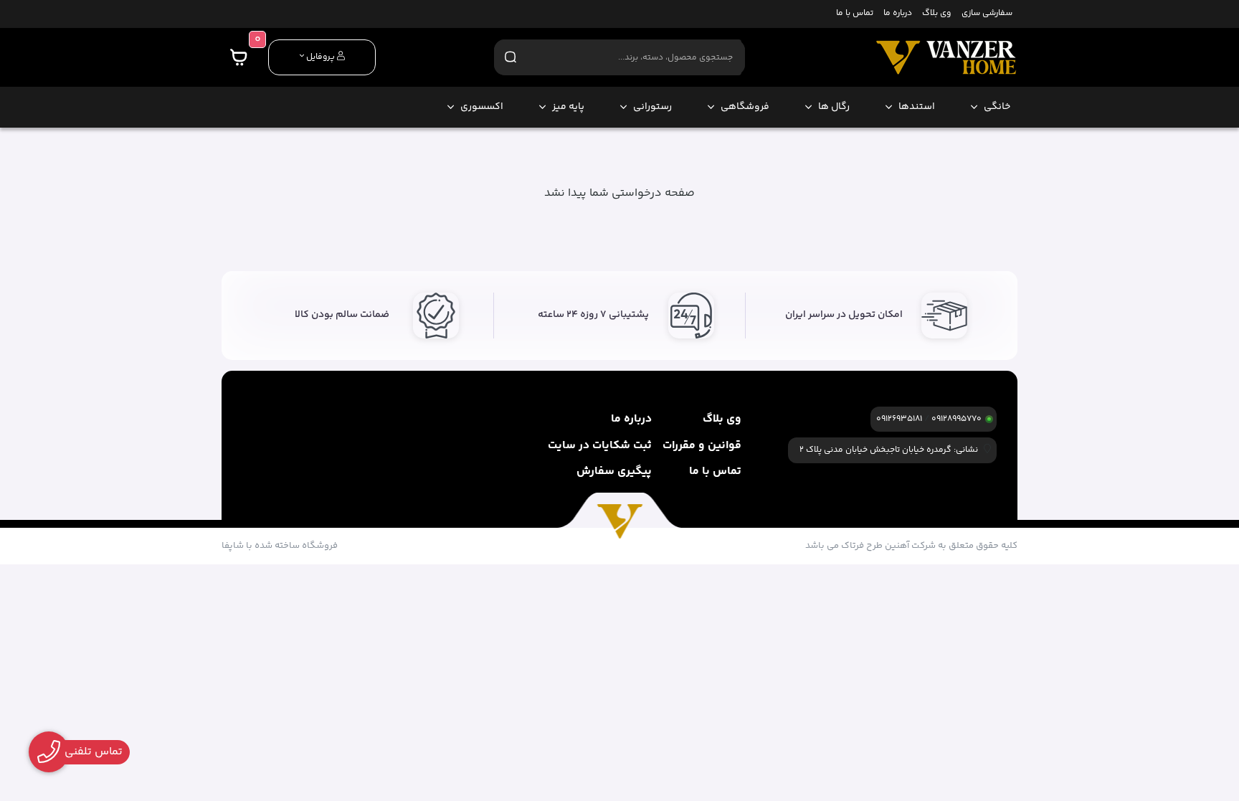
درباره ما (897, 14)
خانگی (997, 107)
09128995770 (956, 419)
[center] (510, 57)
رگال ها (834, 107)
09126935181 (899, 419)
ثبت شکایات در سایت (600, 446)
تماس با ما (854, 14)
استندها (916, 107)
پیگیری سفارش (614, 471)
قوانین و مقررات (702, 446)
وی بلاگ (936, 14)
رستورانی (652, 107)
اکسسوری (481, 107)
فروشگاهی (745, 107)
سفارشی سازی (987, 14)
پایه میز (568, 107)
